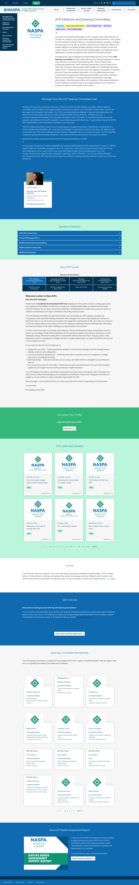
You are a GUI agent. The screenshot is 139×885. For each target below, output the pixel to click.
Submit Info (68, 428)
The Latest (131, 9)
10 (88, 546)
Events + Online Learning (86, 9)
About (56, 9)
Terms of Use (20, 882)
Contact (30, 882)
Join (6, 3)
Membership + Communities (71, 9)
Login (35, 3)
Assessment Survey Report (82, 858)
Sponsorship (40, 882)
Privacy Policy (8, 882)
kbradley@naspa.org (84, 617)
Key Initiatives (116, 9)
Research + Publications (101, 9)
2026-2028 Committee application (69, 634)
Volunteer (15, 3)
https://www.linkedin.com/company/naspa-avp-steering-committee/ (51, 142)
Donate (25, 3)
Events (108, 579)
